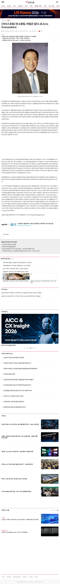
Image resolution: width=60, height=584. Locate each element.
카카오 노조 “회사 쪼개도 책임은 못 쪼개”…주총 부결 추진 (17, 464)
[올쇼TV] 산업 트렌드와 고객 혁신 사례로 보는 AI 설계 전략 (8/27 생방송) (21, 296)
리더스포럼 (6, 234)
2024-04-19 (37, 31)
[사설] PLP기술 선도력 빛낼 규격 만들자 (14, 357)
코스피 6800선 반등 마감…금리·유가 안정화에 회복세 (16, 491)
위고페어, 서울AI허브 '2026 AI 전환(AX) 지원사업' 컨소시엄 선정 (35, 223)
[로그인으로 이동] (57, 2)
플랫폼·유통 (38, 6)
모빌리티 (20, 6)
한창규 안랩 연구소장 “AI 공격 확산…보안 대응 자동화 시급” (18, 249)
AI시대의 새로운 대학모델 (9, 244)
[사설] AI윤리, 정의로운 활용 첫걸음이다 (14, 401)
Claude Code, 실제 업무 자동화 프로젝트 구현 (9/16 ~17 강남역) (18, 36)
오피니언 (3, 20)
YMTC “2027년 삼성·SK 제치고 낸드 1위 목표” (14, 479)
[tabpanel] (30, 330)
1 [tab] (51, 510)
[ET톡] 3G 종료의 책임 (9, 374)
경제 (31, 6)
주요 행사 (4, 312)
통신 (26, 6)
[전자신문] (30, 2)
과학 (45, 6)
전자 (14, 6)
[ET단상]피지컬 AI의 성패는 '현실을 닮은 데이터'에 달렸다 (19, 379)
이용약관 (9, 577)
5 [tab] (57, 510)
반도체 (9, 6)
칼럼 (8, 20)
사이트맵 (30, 577)
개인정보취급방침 (17, 577)
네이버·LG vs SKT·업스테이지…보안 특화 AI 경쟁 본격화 (17, 451)
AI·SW (3, 6)
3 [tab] (54, 510)
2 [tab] (53, 510)
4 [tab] (56, 510)
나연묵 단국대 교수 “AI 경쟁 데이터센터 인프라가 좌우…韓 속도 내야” (21, 251)
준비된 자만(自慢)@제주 (9, 246)
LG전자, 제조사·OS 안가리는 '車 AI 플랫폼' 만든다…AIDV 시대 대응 (20, 424)
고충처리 (25, 577)
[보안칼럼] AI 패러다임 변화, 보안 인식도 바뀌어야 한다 (18, 390)
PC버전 (36, 577)
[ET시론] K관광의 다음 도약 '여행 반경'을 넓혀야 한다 (17, 385)
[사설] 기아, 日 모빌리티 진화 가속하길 (13, 396)
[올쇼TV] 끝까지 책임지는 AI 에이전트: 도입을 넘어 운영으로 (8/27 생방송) (21, 293)
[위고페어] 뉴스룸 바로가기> (24, 225)
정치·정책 (51, 6)
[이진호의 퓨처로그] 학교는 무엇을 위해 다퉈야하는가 (17, 363)
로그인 (3, 577)
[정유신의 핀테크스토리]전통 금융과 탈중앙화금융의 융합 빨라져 (20, 368)
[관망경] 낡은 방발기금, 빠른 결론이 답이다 (15, 407)
